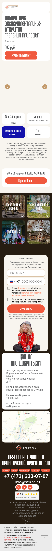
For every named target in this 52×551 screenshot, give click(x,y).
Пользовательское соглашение (27, 513)
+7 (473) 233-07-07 (26, 476)
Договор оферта (27, 516)
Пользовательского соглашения (17, 537)
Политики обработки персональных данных (26, 293)
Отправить (26, 308)
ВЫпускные (13, 232)
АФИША (39, 230)
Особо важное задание (13, 207)
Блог (27, 521)
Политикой (8, 540)
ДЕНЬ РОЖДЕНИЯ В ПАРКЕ (38, 207)
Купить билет (26, 181)
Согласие (23, 288)
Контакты (27, 518)
